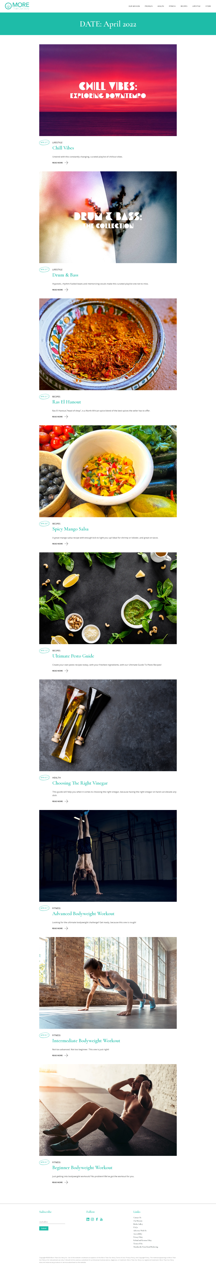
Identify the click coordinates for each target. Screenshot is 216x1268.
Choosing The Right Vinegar (80, 783)
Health (56, 777)
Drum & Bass (65, 275)
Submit (43, 1228)
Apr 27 (45, 142)
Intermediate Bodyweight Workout (86, 1041)
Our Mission (137, 1221)
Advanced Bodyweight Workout (83, 914)
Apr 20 (45, 523)
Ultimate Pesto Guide (73, 656)
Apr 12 (45, 650)
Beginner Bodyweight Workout (82, 1167)
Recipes (56, 396)
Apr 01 (44, 908)
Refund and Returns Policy (142, 1240)
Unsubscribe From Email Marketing (145, 1247)
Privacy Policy (138, 1237)
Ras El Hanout (66, 402)
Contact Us (137, 1218)
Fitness (56, 908)
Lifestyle (57, 142)
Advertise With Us (139, 1231)
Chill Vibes (63, 148)
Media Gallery (138, 1224)
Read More (57, 162)
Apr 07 (45, 777)
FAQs (135, 1227)
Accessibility (137, 1234)
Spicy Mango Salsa (70, 529)
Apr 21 (44, 396)
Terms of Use (138, 1244)
